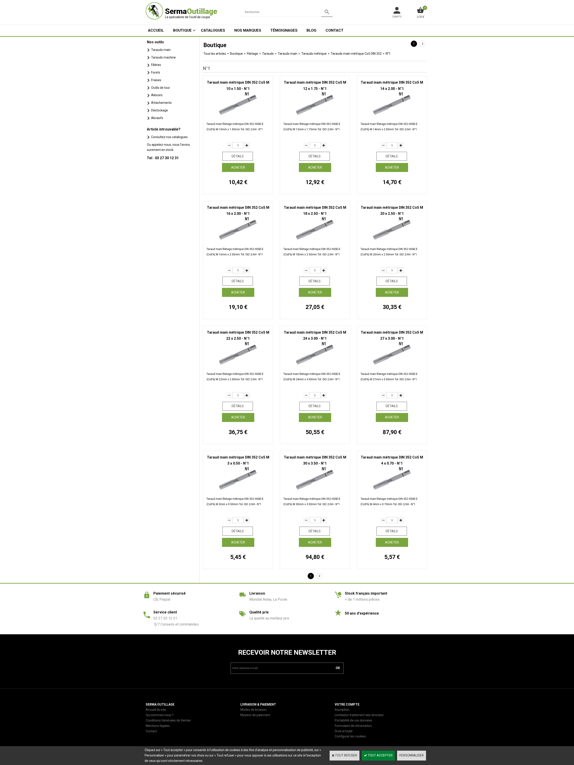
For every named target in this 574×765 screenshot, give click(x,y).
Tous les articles (214, 53)
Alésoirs (157, 95)
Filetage (252, 53)
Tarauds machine (163, 57)
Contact (335, 30)
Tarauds (268, 53)
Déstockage (159, 110)
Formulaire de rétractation (353, 726)
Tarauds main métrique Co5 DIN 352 (356, 53)
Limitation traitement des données (359, 715)
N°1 (388, 53)
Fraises (156, 80)
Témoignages (284, 30)
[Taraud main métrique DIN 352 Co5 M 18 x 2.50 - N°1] (315, 240)
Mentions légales (158, 726)
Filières (156, 65)
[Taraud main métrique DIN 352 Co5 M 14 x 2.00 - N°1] (392, 115)
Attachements (161, 102)
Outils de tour (160, 87)
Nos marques (247, 30)
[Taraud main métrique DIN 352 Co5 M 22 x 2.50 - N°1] (238, 365)
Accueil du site (156, 709)
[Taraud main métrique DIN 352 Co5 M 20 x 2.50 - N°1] (392, 240)
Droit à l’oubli (343, 731)
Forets (155, 72)
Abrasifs (157, 118)
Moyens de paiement (255, 715)
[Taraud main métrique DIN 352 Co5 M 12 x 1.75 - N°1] (315, 115)
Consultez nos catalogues (169, 137)
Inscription (342, 709)
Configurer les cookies (350, 736)
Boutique (182, 30)
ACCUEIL (156, 30)
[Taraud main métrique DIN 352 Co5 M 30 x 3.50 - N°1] (315, 490)
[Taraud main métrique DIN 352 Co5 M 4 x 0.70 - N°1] (392, 490)
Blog (311, 30)
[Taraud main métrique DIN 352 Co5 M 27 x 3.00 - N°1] (392, 365)
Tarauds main (161, 50)
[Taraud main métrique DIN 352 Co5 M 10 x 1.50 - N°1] (238, 115)
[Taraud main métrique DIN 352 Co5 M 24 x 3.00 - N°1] (315, 365)
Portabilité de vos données (353, 720)
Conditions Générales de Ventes (168, 720)
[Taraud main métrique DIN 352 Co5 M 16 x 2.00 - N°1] (238, 240)
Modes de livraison (253, 709)
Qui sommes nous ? (160, 715)
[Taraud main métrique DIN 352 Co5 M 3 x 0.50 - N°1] (238, 490)
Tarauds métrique (314, 53)
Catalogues (213, 30)
